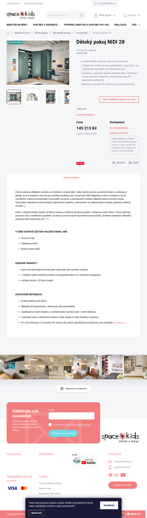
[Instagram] (116, 474)
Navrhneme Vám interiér (50, 493)
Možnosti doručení (119, 133)
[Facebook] (110, 474)
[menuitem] (18, 25)
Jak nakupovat (13, 3)
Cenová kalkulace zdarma (50, 483)
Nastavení (36, 513)
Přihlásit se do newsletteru (63, 433)
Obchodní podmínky (33, 3)
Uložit (81, 163)
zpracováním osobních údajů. (78, 425)
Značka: (81, 53)
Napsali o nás (45, 488)
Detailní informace (85, 115)
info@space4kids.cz (123, 461)
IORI (47, 219)
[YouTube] (123, 474)
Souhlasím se (72, 425)
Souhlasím (109, 505)
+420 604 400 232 (122, 467)
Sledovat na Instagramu (76, 388)
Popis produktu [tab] (71, 177)
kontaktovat (119, 322)
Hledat (81, 15)
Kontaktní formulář (122, 485)
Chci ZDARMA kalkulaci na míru (119, 99)
